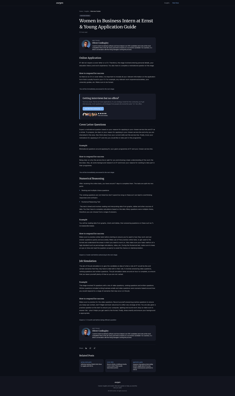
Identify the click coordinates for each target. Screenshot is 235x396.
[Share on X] (90, 348)
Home (81, 11)
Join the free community (92, 108)
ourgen (59, 2)
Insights (166, 3)
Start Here (175, 3)
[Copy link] (94, 348)
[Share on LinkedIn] (86, 348)
